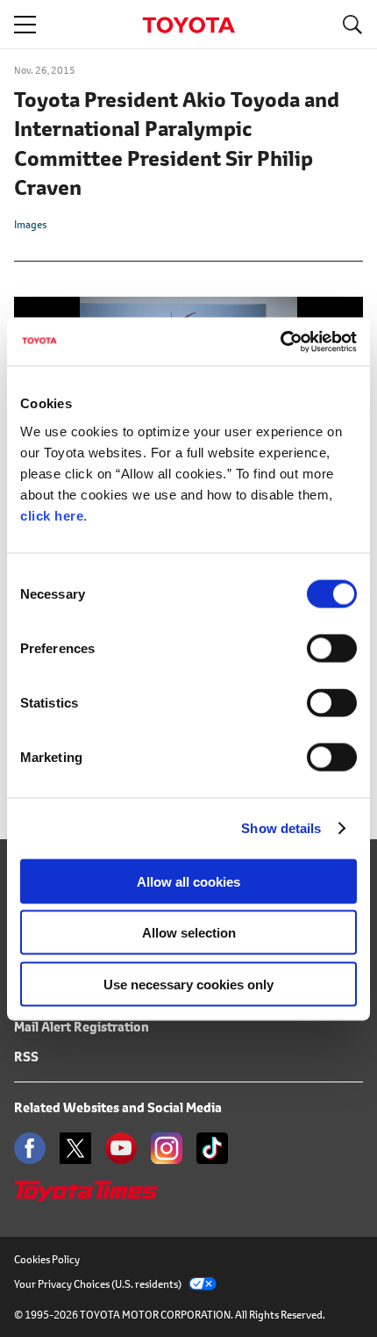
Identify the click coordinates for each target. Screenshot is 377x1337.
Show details (281, 828)
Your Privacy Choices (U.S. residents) (97, 1283)
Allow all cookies (188, 880)
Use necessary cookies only (188, 983)
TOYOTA (188, 25)
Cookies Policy (47, 1259)
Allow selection (189, 932)
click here (51, 514)
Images (30, 224)
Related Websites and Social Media (118, 1107)
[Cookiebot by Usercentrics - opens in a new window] (280, 341)
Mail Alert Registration (81, 1026)
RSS (26, 1056)
